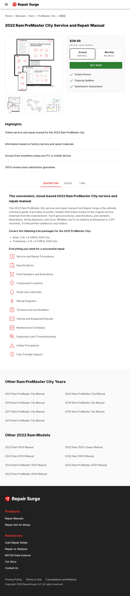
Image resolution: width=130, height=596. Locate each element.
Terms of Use (34, 579)
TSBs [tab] (82, 183)
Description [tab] (50, 183)
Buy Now (96, 65)
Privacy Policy (13, 579)
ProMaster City (46, 15)
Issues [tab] (68, 183)
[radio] (82, 53)
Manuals (21, 15)
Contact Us (11, 568)
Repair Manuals (14, 518)
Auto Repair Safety (16, 542)
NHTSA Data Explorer (18, 555)
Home (8, 15)
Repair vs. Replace (16, 549)
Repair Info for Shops (17, 524)
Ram (31, 15)
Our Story (10, 561)
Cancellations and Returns (61, 579)
